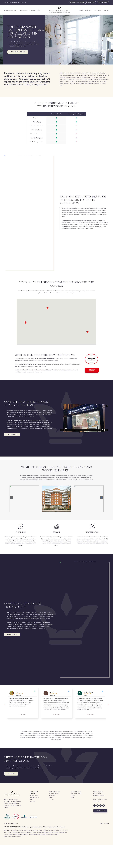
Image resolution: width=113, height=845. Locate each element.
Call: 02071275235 (103, 2)
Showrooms (98, 10)
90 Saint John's (34, 793)
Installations (35, 10)
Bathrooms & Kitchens (10, 10)
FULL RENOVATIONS (23, 10)
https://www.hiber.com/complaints (12, 836)
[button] (17, 10)
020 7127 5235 (97, 793)
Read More (22, 714)
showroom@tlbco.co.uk (98, 795)
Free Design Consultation (77, 2)
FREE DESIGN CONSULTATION (85, 10)
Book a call (91, 2)
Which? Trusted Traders (38, 370)
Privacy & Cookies (104, 823)
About (106, 10)
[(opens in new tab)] (16, 819)
